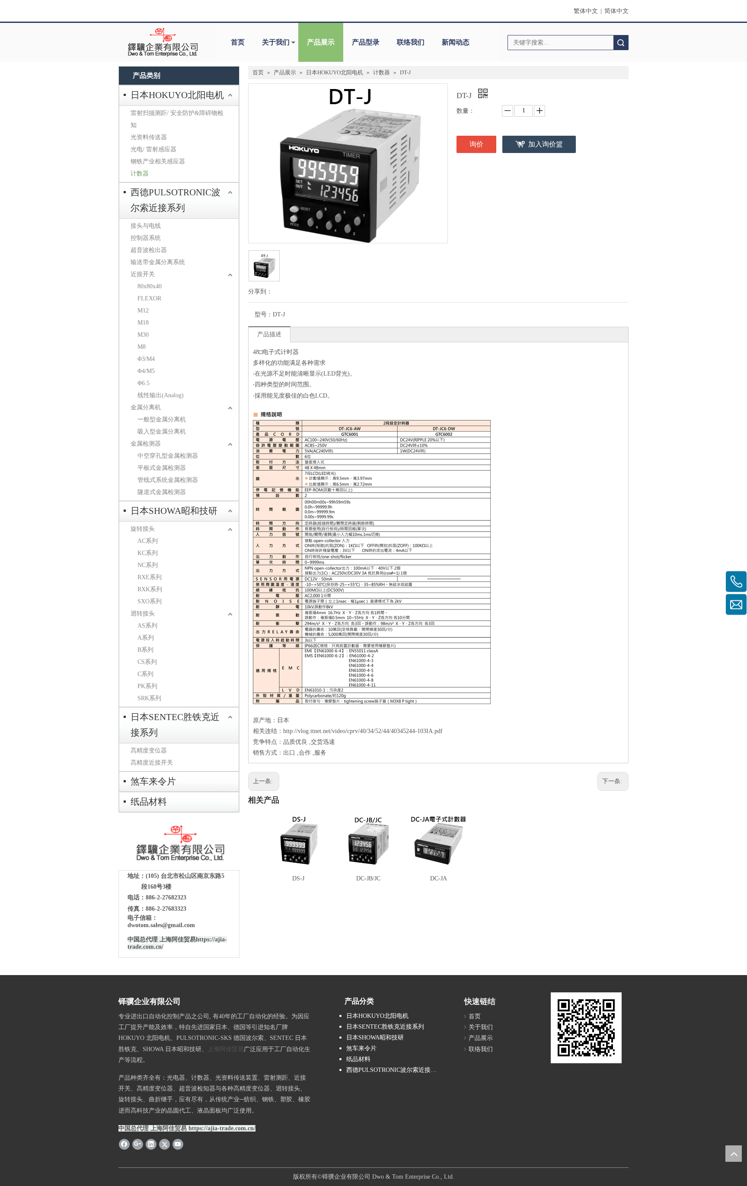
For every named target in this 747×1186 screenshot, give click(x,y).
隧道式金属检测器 (161, 492)
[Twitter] (164, 1144)
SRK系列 (149, 698)
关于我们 (276, 42)
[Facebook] (124, 1144)
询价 (476, 144)
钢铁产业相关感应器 (158, 161)
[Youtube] (177, 1144)
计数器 (140, 173)
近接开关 (143, 274)
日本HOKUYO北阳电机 (177, 95)
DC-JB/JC (368, 878)
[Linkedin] (151, 1144)
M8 (141, 347)
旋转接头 (143, 529)
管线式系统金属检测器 (167, 480)
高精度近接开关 (152, 762)
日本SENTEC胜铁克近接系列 (175, 725)
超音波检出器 (149, 250)
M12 (143, 310)
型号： (264, 314)
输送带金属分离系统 (158, 262)
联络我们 (411, 42)
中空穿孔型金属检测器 (167, 456)
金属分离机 (146, 407)
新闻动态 (455, 42)
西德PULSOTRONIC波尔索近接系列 (175, 200)
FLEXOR (149, 298)
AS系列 (147, 625)
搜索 (620, 42)
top (733, 1153)
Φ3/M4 (146, 359)
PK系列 (147, 686)
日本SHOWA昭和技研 (174, 511)
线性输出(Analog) (160, 395)
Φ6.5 (143, 383)
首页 (238, 42)
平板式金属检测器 (161, 468)
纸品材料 (149, 802)
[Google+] (137, 1144)
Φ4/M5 (146, 371)
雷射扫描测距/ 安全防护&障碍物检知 (177, 119)
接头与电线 (146, 226)
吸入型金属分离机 (161, 431)
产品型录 (366, 42)
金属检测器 (146, 443)
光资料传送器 (149, 137)
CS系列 (147, 662)
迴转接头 (143, 613)
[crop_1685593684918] (178, 843)
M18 (143, 322)
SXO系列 (149, 601)
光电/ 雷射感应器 (153, 149)
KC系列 (147, 553)
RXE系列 (149, 577)
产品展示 (321, 42)
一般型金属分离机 (161, 419)
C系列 (145, 674)
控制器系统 (146, 238)
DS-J (298, 878)
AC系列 (147, 541)
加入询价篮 (545, 144)
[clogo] (162, 42)
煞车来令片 (153, 781)
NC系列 (147, 565)
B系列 (145, 650)
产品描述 (269, 334)
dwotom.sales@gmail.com (161, 925)
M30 (143, 335)
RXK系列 (149, 589)
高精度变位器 (149, 750)
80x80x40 (149, 286)
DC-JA (438, 878)
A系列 (145, 637)
